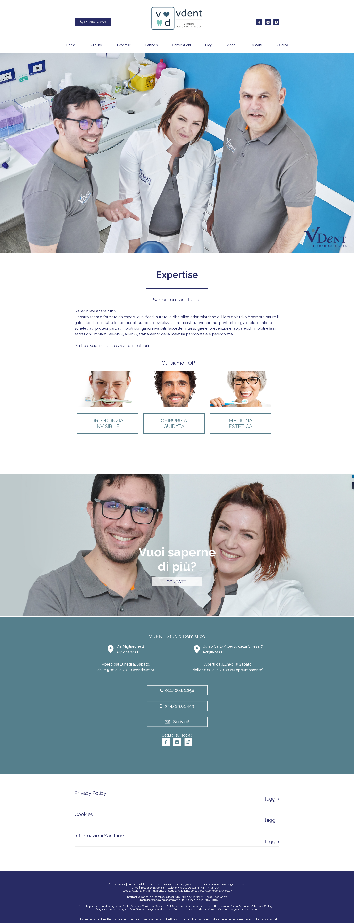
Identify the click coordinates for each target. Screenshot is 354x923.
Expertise (124, 45)
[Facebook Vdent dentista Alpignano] (259, 24)
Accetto (274, 919)
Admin (242, 884)
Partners (151, 45)
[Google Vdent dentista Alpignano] (276, 24)
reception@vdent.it (152, 887)
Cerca (283, 45)
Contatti (256, 45)
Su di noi (96, 45)
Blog (208, 45)
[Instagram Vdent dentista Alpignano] (268, 24)
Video (231, 45)
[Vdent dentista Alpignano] (177, 29)
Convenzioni (181, 45)
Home (71, 45)
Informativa (261, 919)
